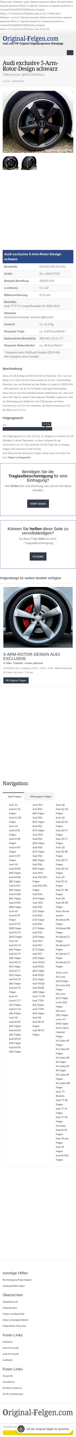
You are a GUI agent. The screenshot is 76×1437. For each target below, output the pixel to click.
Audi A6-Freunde (11, 1354)
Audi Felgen (14, 796)
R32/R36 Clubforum (12, 1388)
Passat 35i (8, 1376)
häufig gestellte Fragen (14, 1286)
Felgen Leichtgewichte (19, 457)
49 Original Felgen (16, 680)
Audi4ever (8, 1342)
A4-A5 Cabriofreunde (13, 1394)
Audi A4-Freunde (11, 1348)
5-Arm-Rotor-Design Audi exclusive (31, 656)
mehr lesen (38, 503)
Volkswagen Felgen (40, 796)
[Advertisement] (38, 212)
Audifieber (8, 1360)
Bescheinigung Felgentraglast (17, 1280)
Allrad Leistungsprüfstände (15, 1320)
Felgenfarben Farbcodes (14, 1326)
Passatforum (9, 1382)
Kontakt (38, 556)
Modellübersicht (10, 1302)
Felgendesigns (10, 1308)
